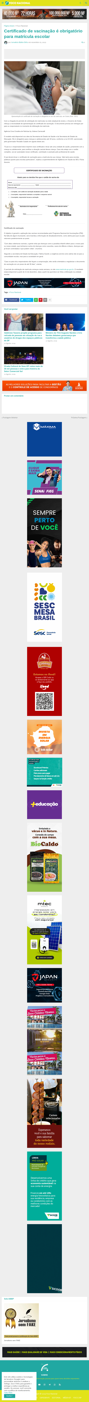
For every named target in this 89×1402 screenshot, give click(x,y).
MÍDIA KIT (67, 1398)
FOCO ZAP (77, 1398)
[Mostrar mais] (50, 300)
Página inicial (9, 26)
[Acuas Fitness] (44, 1352)
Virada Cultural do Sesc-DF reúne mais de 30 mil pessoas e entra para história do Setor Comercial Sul (23, 368)
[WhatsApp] (36, 300)
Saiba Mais (8, 1393)
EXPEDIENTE (45, 1398)
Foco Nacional (51, 1394)
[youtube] (39, 1385)
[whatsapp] (55, 1385)
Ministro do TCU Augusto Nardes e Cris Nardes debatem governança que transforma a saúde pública (64, 335)
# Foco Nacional (21, 26)
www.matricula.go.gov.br (65, 269)
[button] (2, 3)
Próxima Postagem (78, 418)
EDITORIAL (56, 1398)
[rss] (60, 1385)
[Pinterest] (41, 300)
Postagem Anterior (10, 418)
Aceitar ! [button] (9, 1396)
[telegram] (50, 1385)
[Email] (45, 300)
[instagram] (44, 1385)
